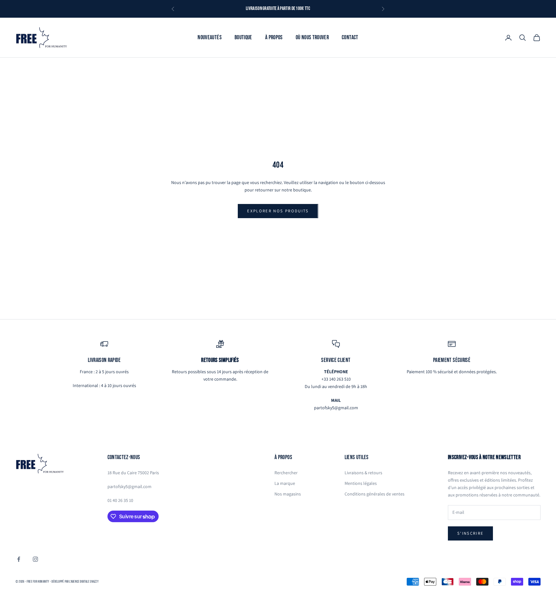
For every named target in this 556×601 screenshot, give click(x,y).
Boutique (243, 37)
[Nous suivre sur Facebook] (18, 559)
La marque (284, 483)
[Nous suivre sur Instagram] (35, 559)
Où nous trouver (312, 37)
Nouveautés (210, 37)
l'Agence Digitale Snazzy (83, 581)
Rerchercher (286, 473)
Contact (350, 37)
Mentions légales (361, 483)
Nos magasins (287, 494)
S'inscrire (470, 533)
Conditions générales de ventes (374, 494)
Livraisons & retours (363, 473)
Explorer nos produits (278, 211)
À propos (274, 37)
